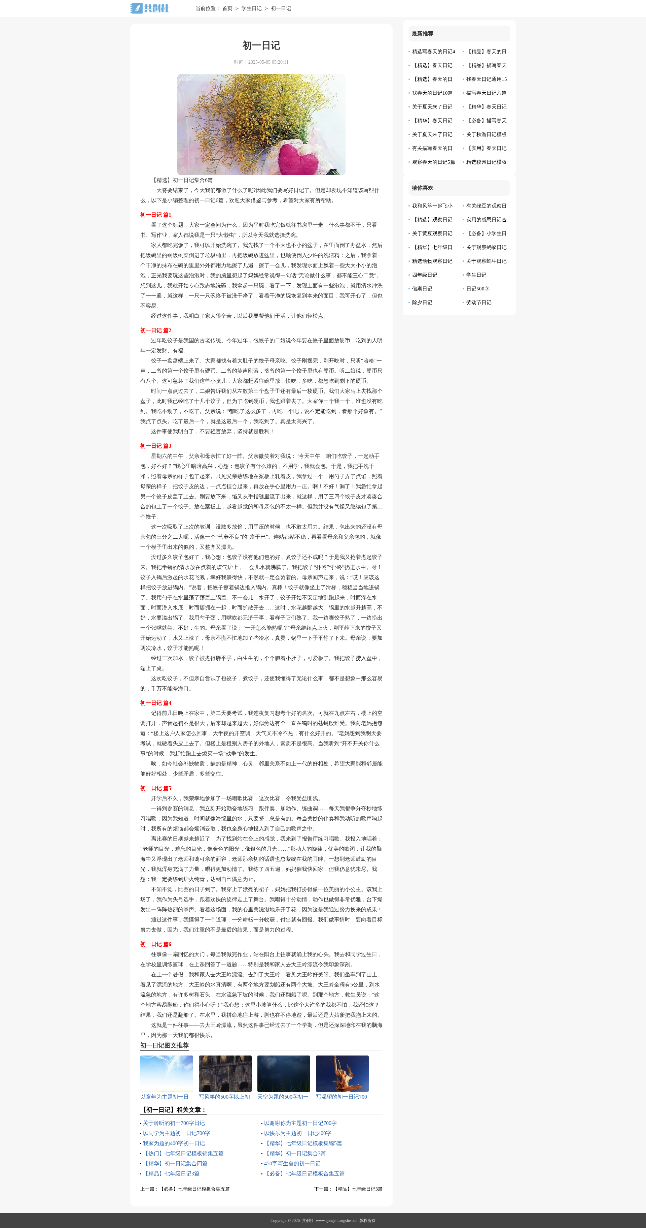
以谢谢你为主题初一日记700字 (300, 1123)
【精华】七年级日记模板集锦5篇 (303, 1143)
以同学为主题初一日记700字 (176, 1133)
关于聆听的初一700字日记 (174, 1123)
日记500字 (478, 288)
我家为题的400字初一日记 (174, 1143)
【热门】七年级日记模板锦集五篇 (183, 1153)
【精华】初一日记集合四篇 (175, 1163)
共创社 (308, 1220)
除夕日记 (422, 302)
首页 (227, 8)
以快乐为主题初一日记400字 (297, 1133)
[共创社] (157, 8)
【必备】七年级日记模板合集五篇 (304, 1173)
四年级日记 (424, 275)
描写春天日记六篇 (486, 93)
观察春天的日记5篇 (433, 162)
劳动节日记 (479, 302)
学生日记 (252, 8)
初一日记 (281, 8)
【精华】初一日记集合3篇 (295, 1153)
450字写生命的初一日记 (292, 1163)
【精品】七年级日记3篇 (171, 1173)
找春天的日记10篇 (432, 93)
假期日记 (422, 288)
